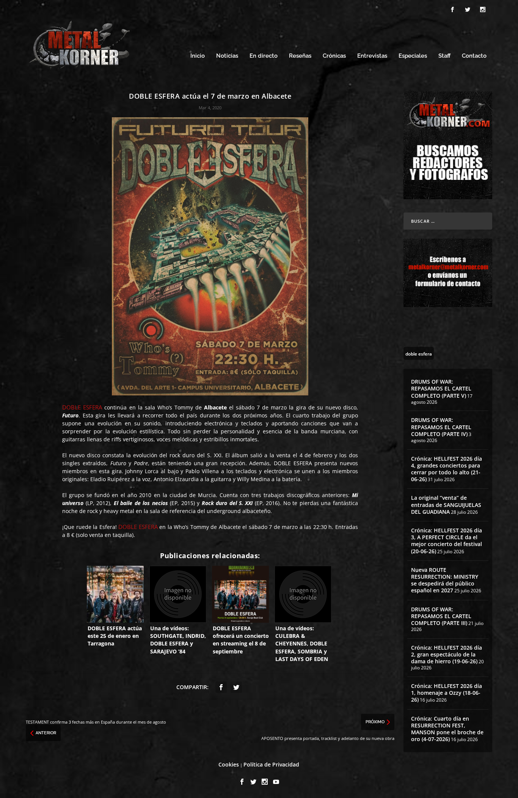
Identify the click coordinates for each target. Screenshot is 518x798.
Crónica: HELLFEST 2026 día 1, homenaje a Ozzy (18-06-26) (446, 692)
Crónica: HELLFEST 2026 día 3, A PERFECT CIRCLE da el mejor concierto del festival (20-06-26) (446, 541)
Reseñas (300, 56)
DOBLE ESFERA (82, 407)
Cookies (228, 764)
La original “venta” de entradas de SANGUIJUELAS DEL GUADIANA (446, 504)
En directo (264, 56)
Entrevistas (372, 56)
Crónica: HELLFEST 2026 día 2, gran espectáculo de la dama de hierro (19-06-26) (446, 654)
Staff (444, 56)
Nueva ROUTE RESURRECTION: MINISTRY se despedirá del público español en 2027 (444, 580)
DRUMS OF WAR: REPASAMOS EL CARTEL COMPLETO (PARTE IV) (441, 426)
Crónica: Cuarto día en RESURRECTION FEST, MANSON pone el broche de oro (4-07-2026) (447, 729)
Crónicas (334, 56)
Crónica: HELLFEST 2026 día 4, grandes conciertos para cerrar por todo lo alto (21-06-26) (446, 469)
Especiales (413, 56)
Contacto (474, 56)
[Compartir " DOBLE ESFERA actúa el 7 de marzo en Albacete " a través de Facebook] (221, 687)
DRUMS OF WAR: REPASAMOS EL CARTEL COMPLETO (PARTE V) (441, 388)
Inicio (197, 56)
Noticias (227, 56)
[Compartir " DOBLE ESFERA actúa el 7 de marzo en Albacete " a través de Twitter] (236, 687)
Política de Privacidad (271, 764)
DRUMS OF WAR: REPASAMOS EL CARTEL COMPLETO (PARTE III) (441, 616)
